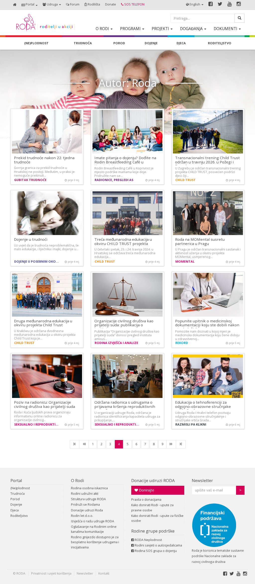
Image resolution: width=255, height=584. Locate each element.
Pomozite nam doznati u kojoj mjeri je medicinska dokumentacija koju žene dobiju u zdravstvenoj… (207, 335)
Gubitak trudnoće (30, 180)
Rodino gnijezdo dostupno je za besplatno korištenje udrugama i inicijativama (95, 542)
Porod (15, 499)
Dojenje (16, 504)
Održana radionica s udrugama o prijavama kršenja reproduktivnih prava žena (124, 406)
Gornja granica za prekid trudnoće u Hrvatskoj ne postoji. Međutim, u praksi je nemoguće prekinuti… (44, 171)
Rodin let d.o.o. (82, 516)
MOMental (184, 261)
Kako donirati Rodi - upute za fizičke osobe (157, 518)
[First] (74, 444)
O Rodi (77, 480)
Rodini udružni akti (84, 493)
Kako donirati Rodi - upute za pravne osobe (152, 507)
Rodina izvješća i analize (116, 343)
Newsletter (202, 480)
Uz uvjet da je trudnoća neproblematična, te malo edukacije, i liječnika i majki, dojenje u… (46, 247)
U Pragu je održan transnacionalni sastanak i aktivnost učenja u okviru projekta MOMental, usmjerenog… (208, 253)
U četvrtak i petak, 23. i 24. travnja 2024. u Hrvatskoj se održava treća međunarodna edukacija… (124, 253)
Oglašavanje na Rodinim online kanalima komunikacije (94, 529)
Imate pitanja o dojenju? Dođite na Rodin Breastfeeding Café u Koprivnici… (125, 161)
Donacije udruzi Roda (87, 510)
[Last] (181, 444)
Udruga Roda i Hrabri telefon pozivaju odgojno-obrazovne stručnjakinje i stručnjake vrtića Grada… (203, 416)
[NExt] (171, 444)
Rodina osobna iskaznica (89, 488)
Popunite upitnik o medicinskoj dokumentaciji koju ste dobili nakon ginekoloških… (207, 325)
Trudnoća (17, 493)
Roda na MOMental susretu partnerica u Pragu (200, 241)
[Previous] (84, 444)
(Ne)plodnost (20, 488)
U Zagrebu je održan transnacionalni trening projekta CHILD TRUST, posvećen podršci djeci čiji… (208, 172)
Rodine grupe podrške (153, 531)
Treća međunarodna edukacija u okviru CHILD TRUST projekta (123, 241)
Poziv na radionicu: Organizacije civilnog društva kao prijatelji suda (44, 404)
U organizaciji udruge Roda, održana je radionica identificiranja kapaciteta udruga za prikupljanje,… (127, 416)
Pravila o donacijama (146, 499)
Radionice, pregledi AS (114, 180)
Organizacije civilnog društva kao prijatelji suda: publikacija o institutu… (123, 325)
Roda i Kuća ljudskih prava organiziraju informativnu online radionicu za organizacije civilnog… (42, 416)
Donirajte (146, 490)
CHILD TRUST (185, 180)
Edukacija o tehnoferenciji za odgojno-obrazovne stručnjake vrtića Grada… (203, 406)
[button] (29, 5)
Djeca (14, 510)
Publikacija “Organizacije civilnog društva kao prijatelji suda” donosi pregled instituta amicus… (126, 335)
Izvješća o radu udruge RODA (92, 521)
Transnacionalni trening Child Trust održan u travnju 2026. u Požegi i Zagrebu (207, 161)
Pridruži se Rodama (85, 504)
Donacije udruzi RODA (153, 480)
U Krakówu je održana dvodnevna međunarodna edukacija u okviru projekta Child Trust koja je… (44, 335)
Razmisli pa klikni (190, 424)
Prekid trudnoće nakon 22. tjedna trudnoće (44, 159)
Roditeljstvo (19, 516)
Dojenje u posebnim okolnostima (37, 261)
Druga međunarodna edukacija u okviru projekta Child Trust (43, 323)
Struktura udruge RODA (88, 499)
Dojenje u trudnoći (30, 239)
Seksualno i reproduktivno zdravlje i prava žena (37, 424)
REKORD (181, 343)
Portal (16, 480)
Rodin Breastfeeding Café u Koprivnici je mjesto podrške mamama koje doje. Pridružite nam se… (124, 172)
